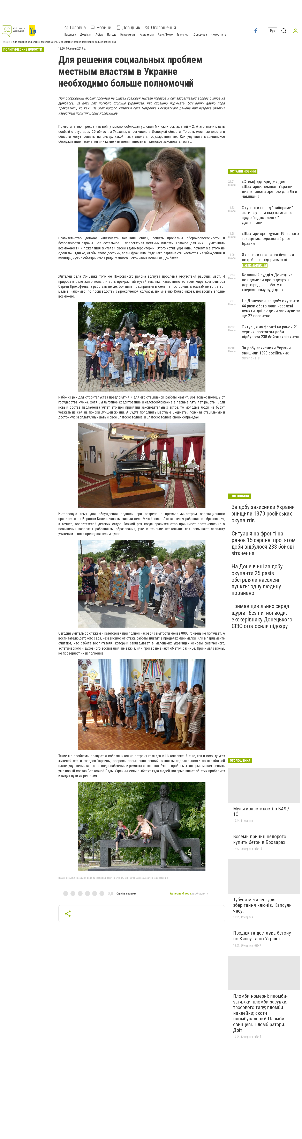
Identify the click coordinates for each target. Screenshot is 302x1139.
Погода (111, 34)
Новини (104, 27)
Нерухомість (128, 34)
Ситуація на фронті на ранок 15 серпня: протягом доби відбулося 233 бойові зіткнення (264, 543)
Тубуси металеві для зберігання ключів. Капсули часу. (262, 905)
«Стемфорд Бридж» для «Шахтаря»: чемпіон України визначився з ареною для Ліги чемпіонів (269, 189)
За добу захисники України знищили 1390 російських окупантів (266, 352)
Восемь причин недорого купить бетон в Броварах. (260, 839)
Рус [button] (272, 31)
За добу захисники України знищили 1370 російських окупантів (263, 514)
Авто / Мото (165, 34)
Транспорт (183, 34)
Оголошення (163, 27)
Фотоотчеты (219, 34)
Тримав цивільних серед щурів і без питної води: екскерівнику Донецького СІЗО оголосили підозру (262, 616)
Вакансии (70, 34)
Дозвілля (85, 34)
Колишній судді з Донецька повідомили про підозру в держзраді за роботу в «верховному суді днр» (267, 282)
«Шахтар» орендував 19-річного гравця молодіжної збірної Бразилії (270, 238)
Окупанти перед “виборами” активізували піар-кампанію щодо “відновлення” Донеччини (267, 215)
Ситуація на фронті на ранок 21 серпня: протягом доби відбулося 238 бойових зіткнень (271, 331)
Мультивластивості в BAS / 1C (261, 811)
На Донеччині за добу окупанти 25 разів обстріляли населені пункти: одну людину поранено (257, 579)
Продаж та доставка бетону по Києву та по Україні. (262, 936)
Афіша (99, 34)
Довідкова (200, 34)
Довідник (131, 27)
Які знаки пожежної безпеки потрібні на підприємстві (268, 257)
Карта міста (147, 34)
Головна (78, 27)
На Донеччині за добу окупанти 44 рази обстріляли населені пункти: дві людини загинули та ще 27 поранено (271, 308)
